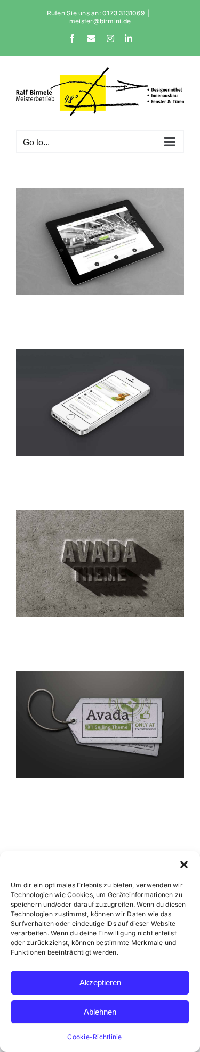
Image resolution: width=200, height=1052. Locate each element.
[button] (184, 864)
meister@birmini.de (100, 21)
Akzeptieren (100, 982)
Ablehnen (100, 1011)
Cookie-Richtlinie (94, 1037)
